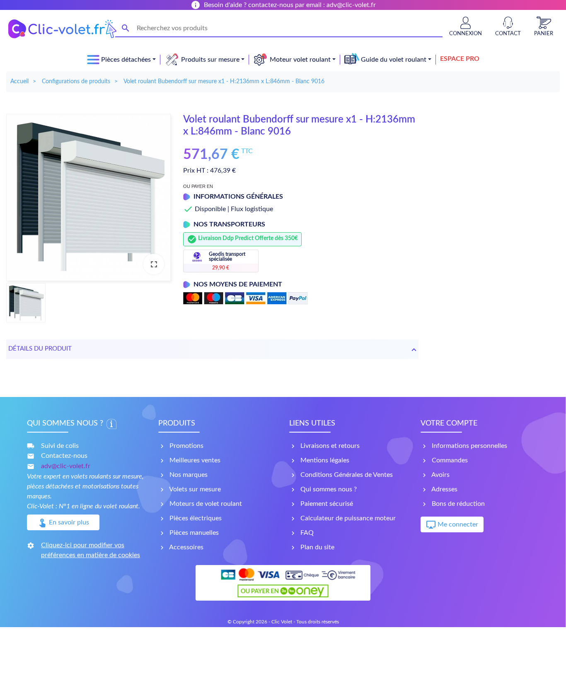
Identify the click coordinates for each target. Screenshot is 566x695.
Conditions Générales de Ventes (346, 474)
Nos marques (188, 474)
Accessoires (185, 547)
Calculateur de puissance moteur (347, 518)
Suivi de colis (60, 445)
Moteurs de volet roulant (205, 503)
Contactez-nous (64, 455)
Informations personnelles (468, 445)
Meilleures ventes (194, 460)
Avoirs (440, 474)
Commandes (449, 460)
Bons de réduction (457, 503)
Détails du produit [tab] (40, 349)
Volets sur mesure (194, 489)
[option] (88, 197)
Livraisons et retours (329, 445)
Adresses (443, 489)
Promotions (185, 445)
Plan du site (316, 547)
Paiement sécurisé (326, 503)
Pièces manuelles (193, 532)
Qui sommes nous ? (328, 489)
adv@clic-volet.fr (65, 466)
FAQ (306, 532)
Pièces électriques (195, 518)
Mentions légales (324, 460)
